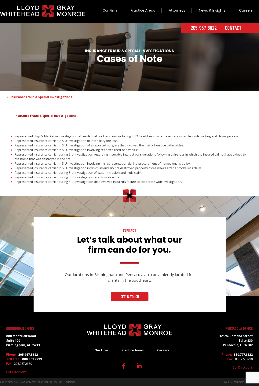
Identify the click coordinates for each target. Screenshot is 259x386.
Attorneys (177, 10)
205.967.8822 (28, 354)
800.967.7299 (32, 359)
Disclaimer (69, 382)
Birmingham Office (20, 328)
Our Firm (110, 10)
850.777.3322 (243, 354)
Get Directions (16, 372)
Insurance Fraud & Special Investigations (41, 97)
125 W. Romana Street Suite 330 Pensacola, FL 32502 (236, 340)
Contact (233, 27)
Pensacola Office (239, 328)
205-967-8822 (204, 27)
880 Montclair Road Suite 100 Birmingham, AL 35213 (23, 340)
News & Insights (212, 10)
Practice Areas (142, 10)
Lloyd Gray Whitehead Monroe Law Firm (41, 382)
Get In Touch (129, 296)
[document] (129, 159)
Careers (246, 10)
